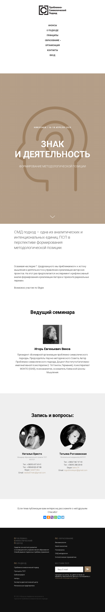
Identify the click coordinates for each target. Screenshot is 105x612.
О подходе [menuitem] (53, 30)
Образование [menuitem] (52, 40)
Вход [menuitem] (52, 55)
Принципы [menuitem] (52, 35)
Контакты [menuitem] (52, 50)
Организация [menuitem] (52, 45)
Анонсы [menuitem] (52, 25)
